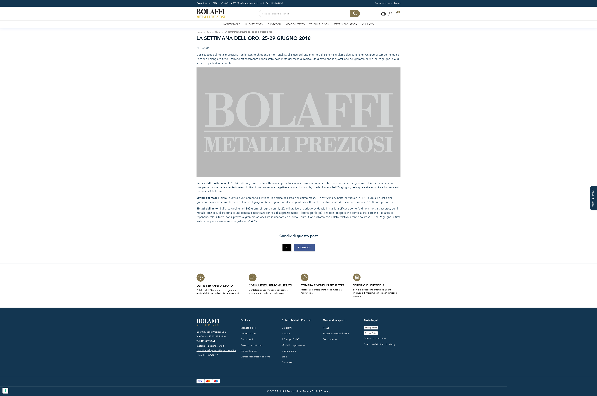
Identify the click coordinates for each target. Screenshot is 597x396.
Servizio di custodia (251, 345)
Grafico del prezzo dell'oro (255, 356)
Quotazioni (247, 339)
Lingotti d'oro (248, 333)
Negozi (286, 333)
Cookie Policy (371, 333)
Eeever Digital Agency (316, 392)
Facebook (304, 247)
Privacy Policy (371, 328)
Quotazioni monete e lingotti (387, 3)
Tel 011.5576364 (206, 341)
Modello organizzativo (294, 345)
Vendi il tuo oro (249, 351)
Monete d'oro (248, 327)
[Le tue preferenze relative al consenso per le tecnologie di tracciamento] (5, 391)
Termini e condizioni (375, 338)
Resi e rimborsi (331, 339)
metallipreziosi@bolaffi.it (210, 346)
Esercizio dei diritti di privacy (379, 344)
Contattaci (287, 362)
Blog (284, 356)
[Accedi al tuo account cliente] (390, 13)
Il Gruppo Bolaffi (291, 339)
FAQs (326, 327)
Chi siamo (287, 327)
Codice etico (289, 351)
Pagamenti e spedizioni (336, 333)
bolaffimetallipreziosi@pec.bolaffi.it (216, 350)
